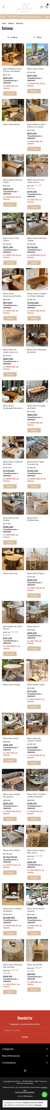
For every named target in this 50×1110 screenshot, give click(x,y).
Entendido (38, 1105)
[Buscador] (41, 7)
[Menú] (4, 7)
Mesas (11, 23)
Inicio (4, 23)
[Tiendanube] (25, 1096)
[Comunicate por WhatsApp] (44, 1094)
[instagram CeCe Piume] (25, 1070)
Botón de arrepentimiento (25, 1092)
